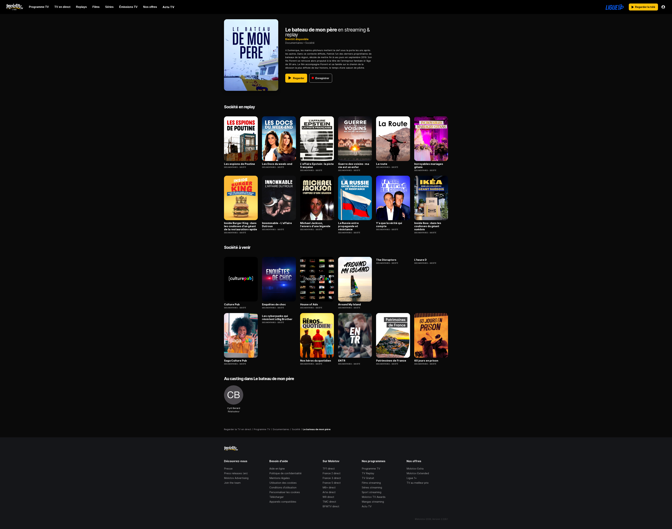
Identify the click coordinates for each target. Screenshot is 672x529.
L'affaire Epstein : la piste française (317, 165)
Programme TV (371, 468)
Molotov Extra (415, 468)
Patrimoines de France (391, 360)
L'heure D (420, 259)
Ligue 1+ (412, 478)
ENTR (341, 360)
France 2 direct (332, 473)
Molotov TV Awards (374, 497)
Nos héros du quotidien (315, 360)
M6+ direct (329, 487)
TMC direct (329, 501)
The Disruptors (386, 259)
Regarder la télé (645, 6)
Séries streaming (372, 487)
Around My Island (349, 304)
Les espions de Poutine (239, 164)
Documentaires (294, 42)
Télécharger (276, 497)
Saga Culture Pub (235, 360)
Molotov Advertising (236, 478)
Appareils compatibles (282, 501)
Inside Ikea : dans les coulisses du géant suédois (427, 226)
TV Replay (368, 473)
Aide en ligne (277, 468)
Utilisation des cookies (283, 482)
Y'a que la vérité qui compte (389, 225)
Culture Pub (232, 304)
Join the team (232, 482)
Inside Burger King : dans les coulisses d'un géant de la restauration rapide (240, 226)
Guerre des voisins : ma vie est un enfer (353, 165)
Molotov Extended (418, 473)
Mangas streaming (373, 501)
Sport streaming (371, 492)
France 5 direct (332, 482)
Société (309, 42)
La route (381, 164)
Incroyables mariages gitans (428, 165)
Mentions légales (279, 478)
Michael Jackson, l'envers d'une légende (315, 225)
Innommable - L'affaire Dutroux (277, 225)
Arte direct (329, 492)
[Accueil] (14, 6)
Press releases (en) (236, 473)
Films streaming (371, 482)
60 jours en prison (426, 360)
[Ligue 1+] (615, 7)
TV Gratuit (368, 478)
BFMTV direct (331, 506)
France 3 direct (332, 478)
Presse (228, 468)
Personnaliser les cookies (284, 492)
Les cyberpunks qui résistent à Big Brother (277, 317)
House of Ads (309, 304)
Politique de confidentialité (285, 473)
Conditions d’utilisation (282, 487)
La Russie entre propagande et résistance (348, 226)
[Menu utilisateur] (663, 7)
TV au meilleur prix (418, 482)
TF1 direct (329, 468)
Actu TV (367, 506)
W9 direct (328, 497)
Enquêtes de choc (274, 304)
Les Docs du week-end (277, 164)
